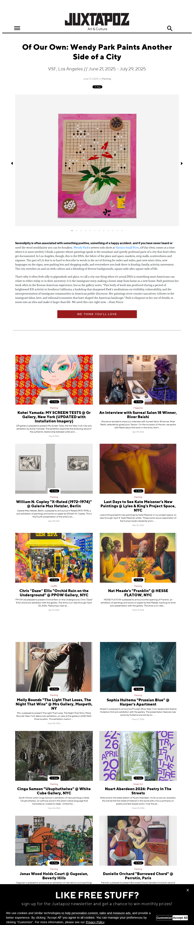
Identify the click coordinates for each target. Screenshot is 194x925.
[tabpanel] (97, 160)
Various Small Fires (127, 247)
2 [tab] (76, 230)
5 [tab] (90, 230)
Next (182, 163)
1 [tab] (72, 230)
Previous (12, 163)
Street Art (138, 784)
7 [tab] (99, 230)
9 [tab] (108, 230)
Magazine (138, 408)
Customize (164, 917)
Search (169, 28)
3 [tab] (81, 230)
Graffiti (54, 586)
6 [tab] (94, 230)
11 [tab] (117, 230)
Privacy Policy (95, 922)
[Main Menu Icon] (17, 28)
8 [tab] (103, 230)
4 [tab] (85, 230)
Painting (106, 79)
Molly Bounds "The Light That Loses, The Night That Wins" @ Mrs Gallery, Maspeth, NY (54, 704)
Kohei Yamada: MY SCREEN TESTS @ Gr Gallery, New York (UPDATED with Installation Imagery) (54, 417)
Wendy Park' (81, 247)
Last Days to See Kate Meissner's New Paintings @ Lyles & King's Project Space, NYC (138, 506)
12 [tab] (122, 230)
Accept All (180, 917)
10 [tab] (112, 230)
